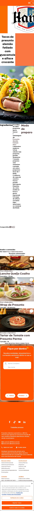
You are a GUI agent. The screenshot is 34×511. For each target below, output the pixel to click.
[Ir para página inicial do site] (17, 417)
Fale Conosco (5, 478)
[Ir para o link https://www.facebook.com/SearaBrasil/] (9, 422)
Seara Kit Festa (6, 466)
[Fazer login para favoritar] (31, 258)
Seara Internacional (7, 463)
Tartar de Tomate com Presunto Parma (15, 337)
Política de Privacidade (14, 494)
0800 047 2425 (8, 447)
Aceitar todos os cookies (17, 508)
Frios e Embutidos (13, 252)
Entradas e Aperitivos (8, 333)
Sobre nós (22, 468)
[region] (17, 496)
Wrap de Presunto (12, 305)
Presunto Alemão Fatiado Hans (16, 142)
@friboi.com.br (15, 442)
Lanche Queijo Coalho (15, 273)
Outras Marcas (23, 463)
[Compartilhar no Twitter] (12, 227)
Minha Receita (5, 468)
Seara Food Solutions (7, 464)
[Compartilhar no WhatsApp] (14, 227)
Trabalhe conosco (17, 427)
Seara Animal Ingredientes (9, 470)
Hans (21, 252)
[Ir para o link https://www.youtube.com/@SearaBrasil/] (19, 422)
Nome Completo (13, 363)
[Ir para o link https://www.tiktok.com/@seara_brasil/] (15, 422)
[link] (17, 266)
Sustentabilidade (24, 470)
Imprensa (21, 464)
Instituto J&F (22, 466)
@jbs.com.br (5, 442)
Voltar (11, 396)
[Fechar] (32, 483)
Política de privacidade (25, 480)
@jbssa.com (5, 443)
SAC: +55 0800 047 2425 (8, 480)
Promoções (4, 472)
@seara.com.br (15, 443)
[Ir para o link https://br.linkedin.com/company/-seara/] (24, 422)
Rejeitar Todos (17, 503)
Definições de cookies (17, 498)
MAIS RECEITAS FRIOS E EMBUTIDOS (17, 343)
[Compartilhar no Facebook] (10, 227)
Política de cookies (24, 478)
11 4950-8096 (22, 447)
